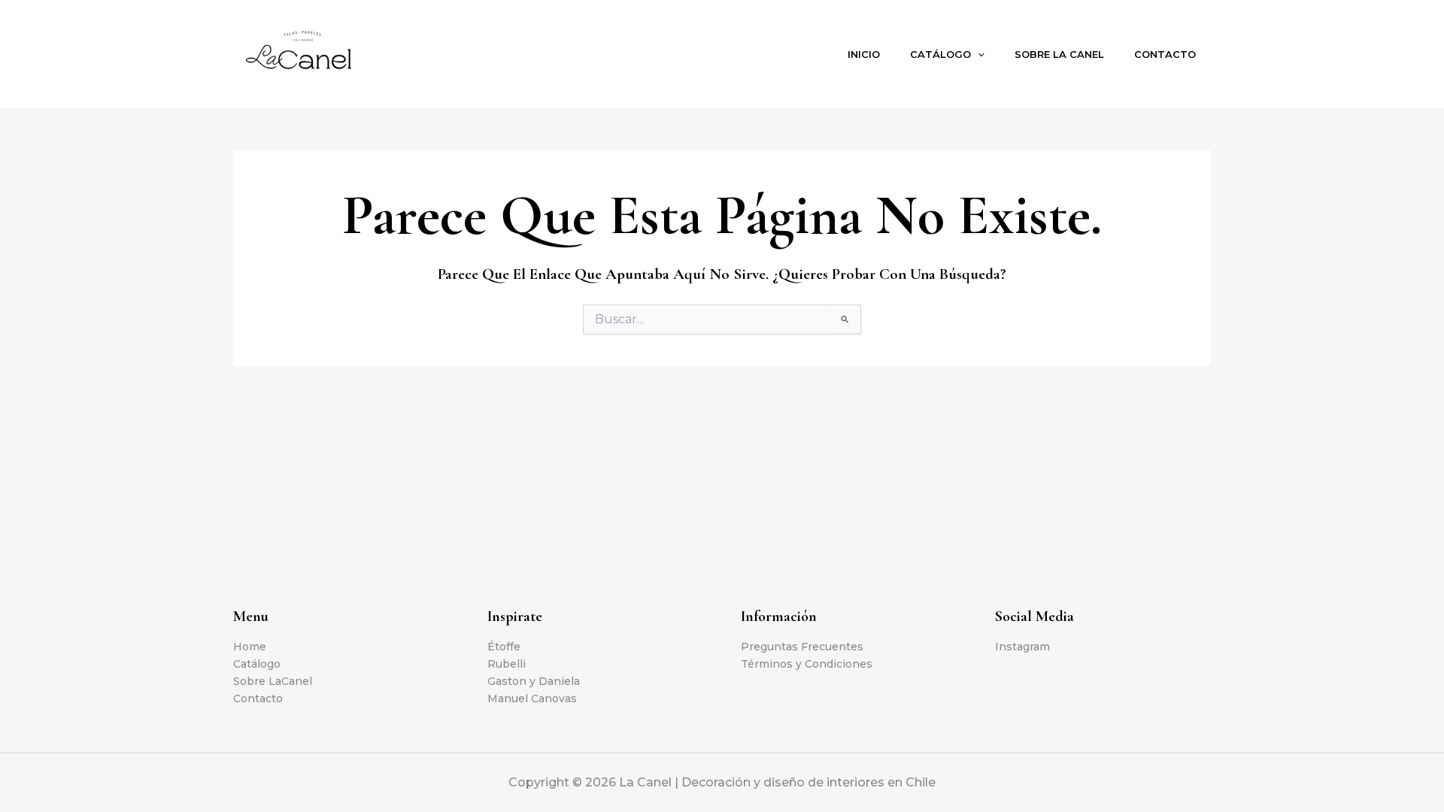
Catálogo (940, 54)
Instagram (1022, 646)
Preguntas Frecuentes (802, 646)
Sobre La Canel (1059, 54)
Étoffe (503, 646)
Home (249, 646)
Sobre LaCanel (272, 681)
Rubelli (506, 664)
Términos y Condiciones (806, 664)
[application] (977, 54)
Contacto (1165, 54)
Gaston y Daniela (533, 681)
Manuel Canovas (532, 698)
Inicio (864, 54)
